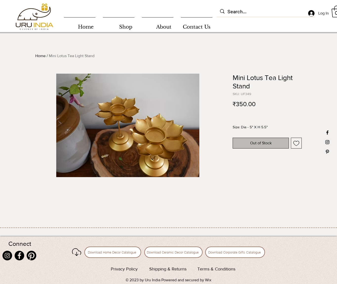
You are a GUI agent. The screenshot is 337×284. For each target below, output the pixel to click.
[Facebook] (19, 255)
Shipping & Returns (168, 269)
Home (40, 56)
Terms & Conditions (216, 269)
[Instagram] (7, 255)
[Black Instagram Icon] (327, 142)
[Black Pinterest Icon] (327, 151)
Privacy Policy (124, 269)
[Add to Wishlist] (296, 143)
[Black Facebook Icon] (327, 132)
